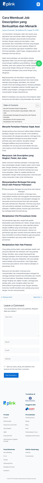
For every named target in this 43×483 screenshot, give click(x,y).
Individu (28, 452)
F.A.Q (5, 456)
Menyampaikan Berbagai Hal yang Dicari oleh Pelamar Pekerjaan (19, 116)
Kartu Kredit (7, 421)
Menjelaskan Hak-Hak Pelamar (12, 121)
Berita (27, 421)
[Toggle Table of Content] (36, 105)
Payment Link (8, 436)
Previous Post (6, 297)
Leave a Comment (8, 30)
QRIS (5, 432)
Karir (27, 428)
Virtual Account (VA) (10, 425)
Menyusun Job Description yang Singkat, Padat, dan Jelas (19, 112)
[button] (20, 4)
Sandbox (6, 471)
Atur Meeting (8, 452)
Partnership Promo (32, 432)
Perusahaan (30, 456)
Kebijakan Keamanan (33, 436)
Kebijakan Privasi (9, 467)
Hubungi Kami (8, 463)
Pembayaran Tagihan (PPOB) (11, 440)
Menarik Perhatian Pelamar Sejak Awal (15, 108)
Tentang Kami (30, 418)
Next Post (38, 297)
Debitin (6, 418)
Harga (6, 460)
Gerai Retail (7, 428)
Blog (27, 425)
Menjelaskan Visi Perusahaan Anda (14, 119)
